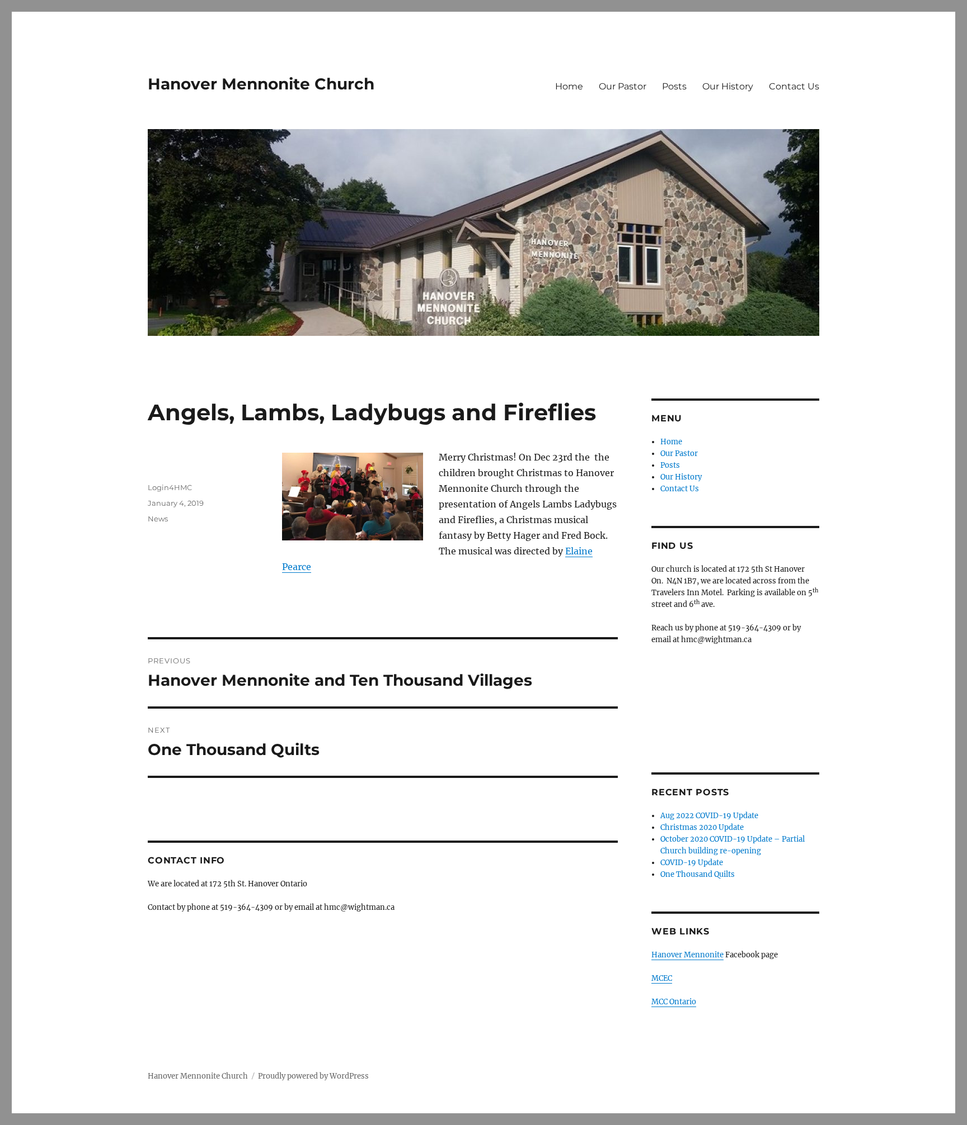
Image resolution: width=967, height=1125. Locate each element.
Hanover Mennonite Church (261, 83)
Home (569, 86)
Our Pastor (622, 86)
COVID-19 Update (691, 862)
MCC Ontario (673, 1002)
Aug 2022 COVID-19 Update (709, 815)
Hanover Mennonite (687, 955)
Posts (674, 86)
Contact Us (794, 86)
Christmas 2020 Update (702, 827)
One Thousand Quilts (697, 874)
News (158, 518)
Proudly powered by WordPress (313, 1076)
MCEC (661, 978)
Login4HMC (170, 487)
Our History (727, 86)
